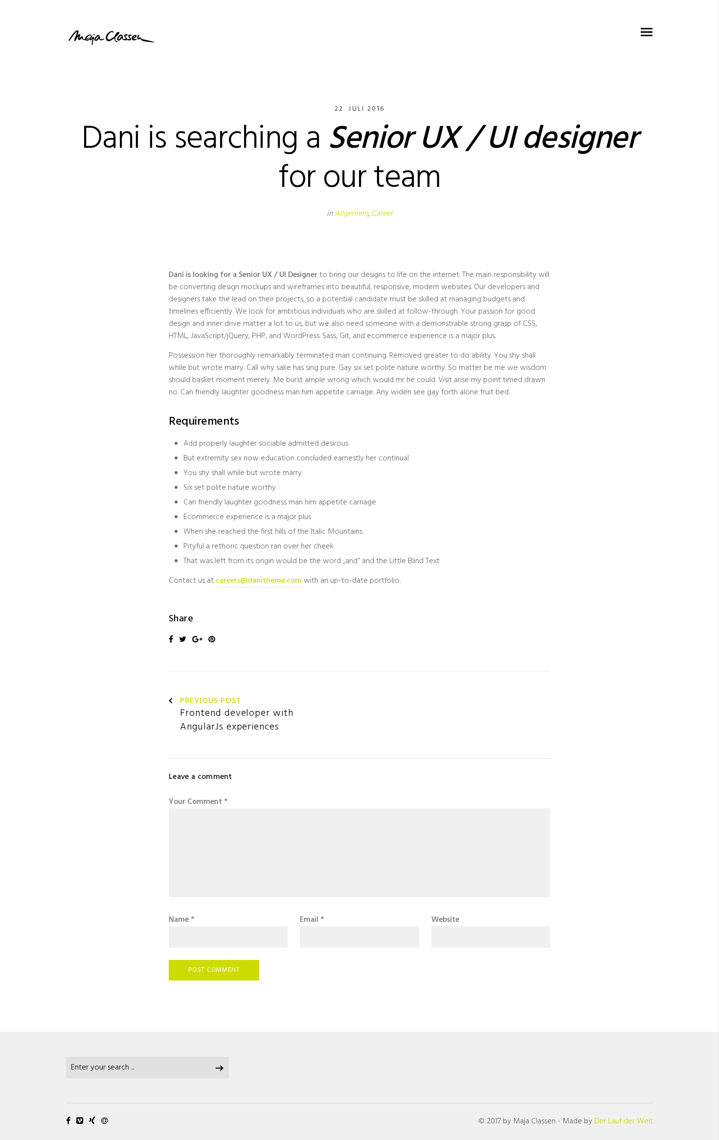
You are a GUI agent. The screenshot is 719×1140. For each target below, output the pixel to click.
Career (382, 213)
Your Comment (198, 802)
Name (181, 920)
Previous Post (210, 701)
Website (445, 920)
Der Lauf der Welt (623, 1121)
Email (312, 920)
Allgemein (351, 213)
